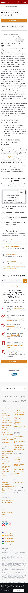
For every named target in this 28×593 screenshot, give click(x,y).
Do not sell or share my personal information (8, 441)
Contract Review (7, 423)
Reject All (6, 590)
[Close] (26, 588)
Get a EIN (5, 457)
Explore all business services (8, 474)
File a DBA (5, 464)
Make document (14, 20)
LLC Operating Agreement (18, 423)
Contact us (5, 517)
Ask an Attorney (7, 425)
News (4, 514)
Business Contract (19, 414)
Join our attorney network (7, 489)
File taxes (5, 427)
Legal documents (7, 418)
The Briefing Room (7, 434)
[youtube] (3, 526)
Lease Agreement (19, 436)
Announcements (7, 512)
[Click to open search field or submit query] (18, 2)
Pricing (4, 413)
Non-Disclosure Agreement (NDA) (19, 411)
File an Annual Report (6, 466)
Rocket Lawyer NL (9, 541)
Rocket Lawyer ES (9, 535)
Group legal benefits (8, 486)
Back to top (15, 286)
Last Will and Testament (17, 458)
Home (4, 411)
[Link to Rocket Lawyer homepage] (7, 2)
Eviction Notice (18, 439)
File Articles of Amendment (6, 470)
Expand (22, 192)
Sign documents (6, 420)
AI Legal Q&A (6, 415)
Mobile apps (5, 430)
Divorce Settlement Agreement (19, 464)
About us (5, 510)
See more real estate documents (19, 448)
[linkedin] (7, 524)
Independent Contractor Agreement (17, 418)
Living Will (17, 462)
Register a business (7, 451)
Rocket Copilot (8, 157)
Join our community (8, 500)
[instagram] (10, 524)
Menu (24, 2)
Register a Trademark (5, 460)
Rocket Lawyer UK (9, 533)
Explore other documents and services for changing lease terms (14, 267)
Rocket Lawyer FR (9, 538)
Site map (4, 437)
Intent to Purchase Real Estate (19, 442)
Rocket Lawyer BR (9, 544)
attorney (22, 166)
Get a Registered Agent (7, 454)
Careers (4, 493)
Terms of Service (21, 582)
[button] (2, 6)
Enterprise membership (6, 483)
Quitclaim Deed (18, 445)
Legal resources (6, 432)
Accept (18, 590)
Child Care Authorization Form (19, 468)
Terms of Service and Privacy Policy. (11, 587)
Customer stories (7, 502)
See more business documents (19, 427)
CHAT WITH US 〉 (19, 482)
